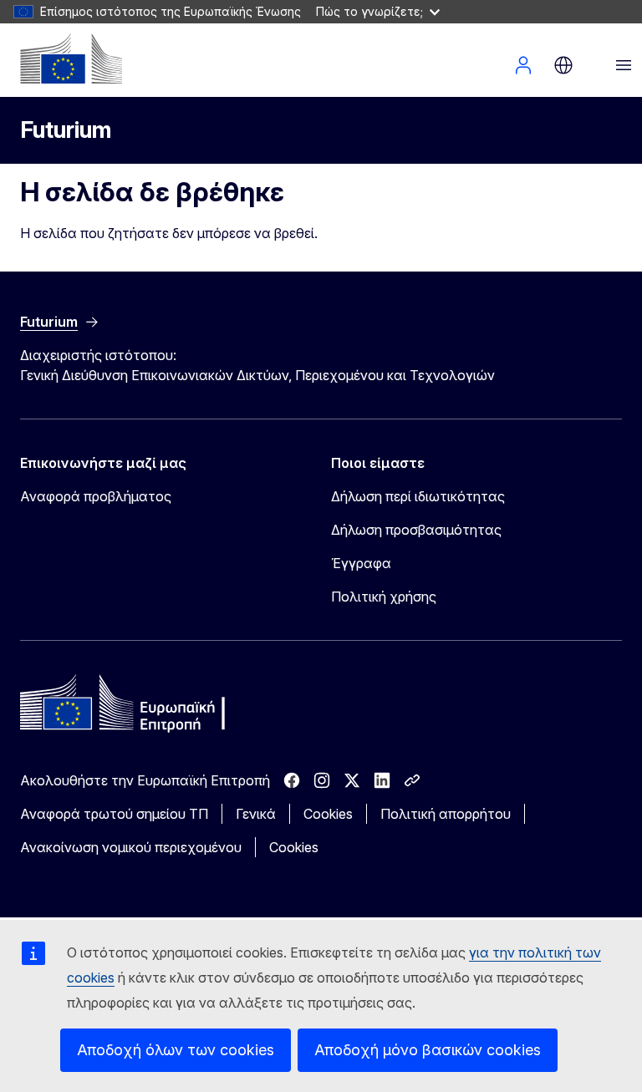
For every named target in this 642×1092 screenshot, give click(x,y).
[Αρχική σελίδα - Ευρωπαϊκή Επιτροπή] (71, 58)
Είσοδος (523, 65)
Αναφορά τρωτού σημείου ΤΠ (114, 813)
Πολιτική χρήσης (383, 596)
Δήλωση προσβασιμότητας (416, 529)
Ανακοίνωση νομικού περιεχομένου (131, 847)
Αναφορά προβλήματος (95, 496)
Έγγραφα (361, 563)
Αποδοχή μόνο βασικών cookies (427, 1050)
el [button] (563, 65)
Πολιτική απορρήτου (445, 813)
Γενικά (256, 813)
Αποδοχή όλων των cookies (175, 1050)
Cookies (328, 813)
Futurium (65, 130)
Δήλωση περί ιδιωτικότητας (418, 496)
